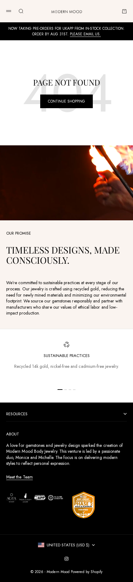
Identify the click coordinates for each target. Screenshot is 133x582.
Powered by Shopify (86, 572)
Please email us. (85, 34)
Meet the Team (19, 477)
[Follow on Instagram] (66, 558)
